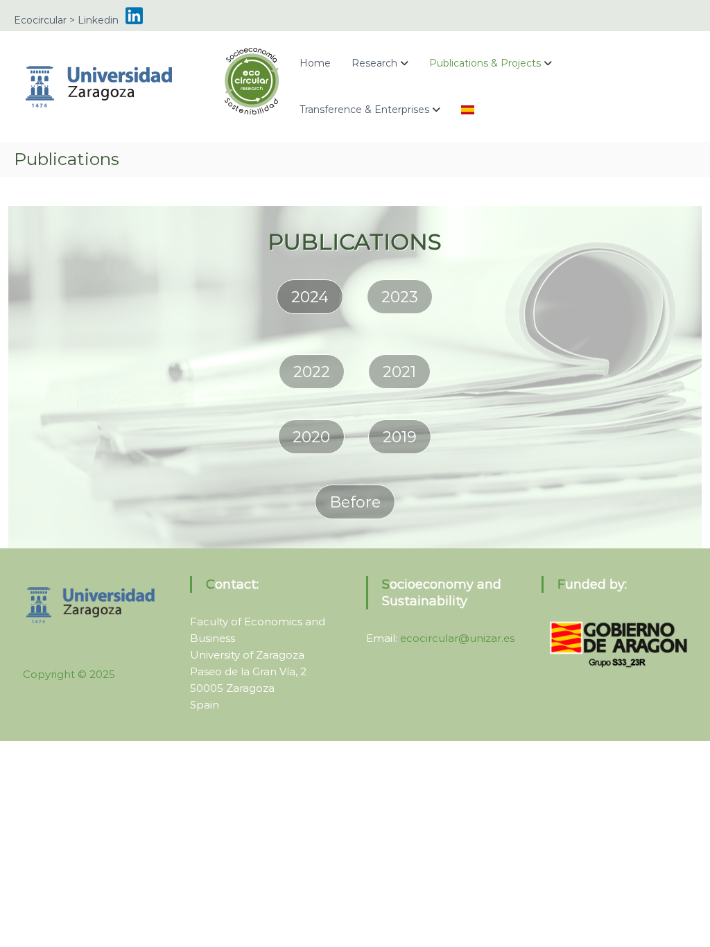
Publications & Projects (485, 63)
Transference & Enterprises (364, 109)
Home (315, 63)
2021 (399, 372)
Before (355, 502)
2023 (399, 297)
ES (467, 109)
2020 (311, 437)
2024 (310, 297)
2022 (311, 372)
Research (374, 63)
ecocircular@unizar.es (457, 638)
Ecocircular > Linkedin (66, 20)
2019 (400, 437)
